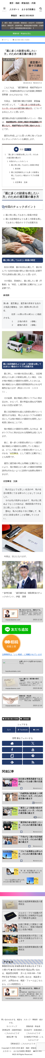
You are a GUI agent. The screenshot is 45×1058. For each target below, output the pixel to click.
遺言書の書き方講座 (11, 719)
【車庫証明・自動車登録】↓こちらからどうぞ (11, 1031)
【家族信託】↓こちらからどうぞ (22, 1044)
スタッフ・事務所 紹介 (33, 1020)
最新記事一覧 (11, 1037)
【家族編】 (26, 719)
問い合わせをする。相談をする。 (11, 1021)
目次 (22, 149)
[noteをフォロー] (12, 755)
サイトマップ (11, 1026)
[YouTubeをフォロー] (33, 749)
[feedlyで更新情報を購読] (12, 762)
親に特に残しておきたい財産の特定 (25, 165)
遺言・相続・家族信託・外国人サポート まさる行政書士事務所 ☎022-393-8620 (23, 9)
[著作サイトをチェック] (12, 743)
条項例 (17, 169)
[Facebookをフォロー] (12, 749)
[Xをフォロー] (33, 743)
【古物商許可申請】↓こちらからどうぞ (33, 1038)
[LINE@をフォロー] (33, 755)
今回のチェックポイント (18, 161)
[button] (40, 596)
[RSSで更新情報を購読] (33, 762)
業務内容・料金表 (33, 1026)
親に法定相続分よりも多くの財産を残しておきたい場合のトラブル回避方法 (25, 175)
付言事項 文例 (21, 182)
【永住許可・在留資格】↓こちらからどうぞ (33, 1031)
